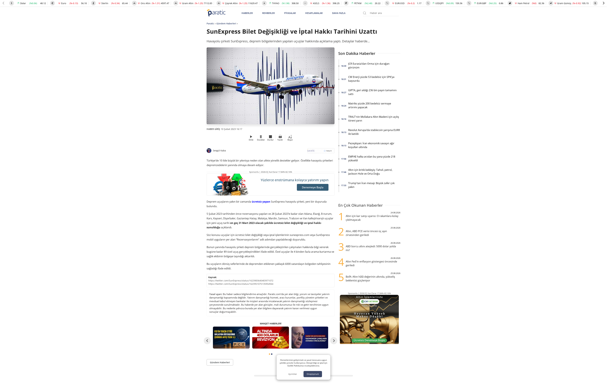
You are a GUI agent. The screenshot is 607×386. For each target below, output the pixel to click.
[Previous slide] (3, 3)
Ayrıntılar (292, 374)
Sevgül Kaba (219, 150)
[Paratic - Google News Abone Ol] (320, 151)
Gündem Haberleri (226, 23)
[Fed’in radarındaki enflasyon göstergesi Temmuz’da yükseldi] (231, 338)
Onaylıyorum (313, 374)
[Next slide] (603, 3)
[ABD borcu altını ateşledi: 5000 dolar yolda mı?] (270, 338)
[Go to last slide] (207, 340)
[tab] (269, 354)
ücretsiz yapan (261, 201)
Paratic (210, 23)
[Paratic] (216, 13)
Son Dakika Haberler (356, 53)
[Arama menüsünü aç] (364, 13)
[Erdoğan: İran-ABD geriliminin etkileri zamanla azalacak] (309, 338)
